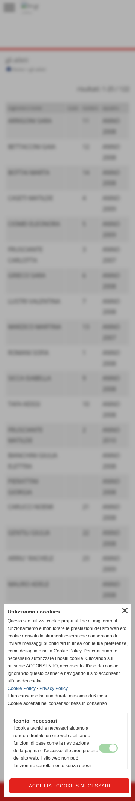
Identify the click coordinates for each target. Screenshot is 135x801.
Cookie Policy (22, 688)
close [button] (124, 610)
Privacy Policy (53, 688)
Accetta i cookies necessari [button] (69, 786)
